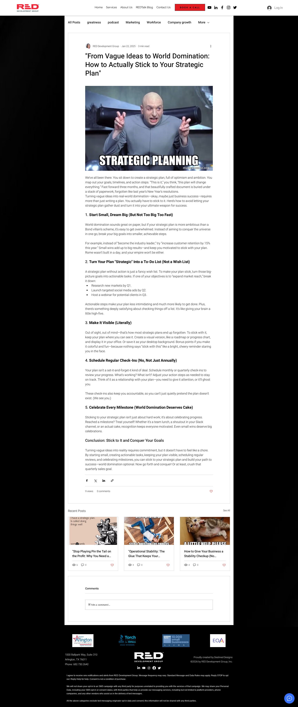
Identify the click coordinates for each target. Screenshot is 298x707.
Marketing (133, 22)
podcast (113, 22)
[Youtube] (144, 668)
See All (226, 510)
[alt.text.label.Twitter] (235, 7)
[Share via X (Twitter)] (95, 480)
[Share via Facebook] (86, 480)
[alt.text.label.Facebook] (222, 7)
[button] (289, 698)
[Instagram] (149, 668)
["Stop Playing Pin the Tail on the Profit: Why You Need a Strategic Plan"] (93, 531)
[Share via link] (112, 480)
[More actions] (211, 46)
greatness (94, 22)
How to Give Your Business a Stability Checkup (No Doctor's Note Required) (203, 553)
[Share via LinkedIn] (103, 480)
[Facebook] (154, 668)
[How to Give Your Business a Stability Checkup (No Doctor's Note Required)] (205, 531)
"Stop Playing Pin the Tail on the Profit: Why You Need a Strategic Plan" (91, 553)
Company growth (179, 22)
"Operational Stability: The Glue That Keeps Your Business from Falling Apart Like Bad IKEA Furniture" (147, 553)
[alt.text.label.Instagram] (228, 7)
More (201, 22)
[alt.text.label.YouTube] (209, 7)
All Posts (74, 22)
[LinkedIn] (138, 668)
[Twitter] (159, 668)
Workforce (154, 22)
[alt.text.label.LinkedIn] (215, 7)
